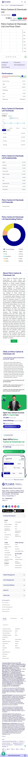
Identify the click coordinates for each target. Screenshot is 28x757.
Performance (17, 62)
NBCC (16, 645)
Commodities (7, 552)
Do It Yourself (17, 557)
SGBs (16, 524)
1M (10, 56)
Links (3, 739)
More (14, 341)
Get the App (8, 451)
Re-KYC (16, 546)
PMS (16, 526)
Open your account (18, 479)
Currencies (6, 550)
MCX (12, 749)
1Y (11, 56)
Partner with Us (18, 567)
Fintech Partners (7, 554)
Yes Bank (17, 641)
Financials (4, 64)
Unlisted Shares (7, 534)
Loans (16, 544)
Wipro (16, 635)
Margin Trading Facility (7, 547)
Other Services (19, 542)
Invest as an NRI (18, 565)
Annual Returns (18, 744)
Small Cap (3, 15)
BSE (8, 749)
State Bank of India (6, 641)
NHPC (16, 631)
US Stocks (6, 537)
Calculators (5, 624)
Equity (5, 522)
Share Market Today (19, 551)
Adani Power (5, 643)
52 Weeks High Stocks (7, 631)
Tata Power (17, 647)
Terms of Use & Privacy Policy (9, 741)
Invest (6, 520)
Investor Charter (6, 743)
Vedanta (4, 656)
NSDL (3, 751)
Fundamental (5, 62)
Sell (24, 18)
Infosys (16, 643)
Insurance (6, 565)
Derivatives (6, 544)
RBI (17, 749)
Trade (6, 542)
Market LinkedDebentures (18, 532)
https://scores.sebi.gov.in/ (8, 689)
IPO (5, 532)
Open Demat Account (11, 426)
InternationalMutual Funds (7, 529)
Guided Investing (18, 559)
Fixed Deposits (18, 522)
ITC (16, 633)
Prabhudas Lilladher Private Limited (11, 488)
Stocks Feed (5, 637)
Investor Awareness (7, 744)
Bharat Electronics (6, 652)
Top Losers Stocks (6, 633)
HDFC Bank (5, 654)
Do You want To (18, 554)
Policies (21, 741)
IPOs (22, 618)
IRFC (4, 649)
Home (2, 5)
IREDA (4, 639)
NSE (14, 15)
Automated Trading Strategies (8, 560)
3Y (13, 56)
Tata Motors (17, 628)
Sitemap (4, 746)
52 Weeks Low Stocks (7, 635)
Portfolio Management (18, 562)
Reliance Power (6, 658)
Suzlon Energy (18, 639)
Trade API (6, 557)
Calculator (17, 549)
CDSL (4, 645)
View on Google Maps (8, 495)
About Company (6, 67)
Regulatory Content (18, 743)
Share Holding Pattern (19, 64)
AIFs (16, 528)
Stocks (6, 5)
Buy (20, 18)
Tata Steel (5, 647)
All (15, 56)
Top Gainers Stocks (6, 628)
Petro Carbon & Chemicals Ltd (16, 5)
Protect (6, 563)
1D (6, 56)
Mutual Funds (7, 526)
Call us (4, 500)
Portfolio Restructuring (18, 535)
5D (8, 56)
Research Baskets (8, 524)
